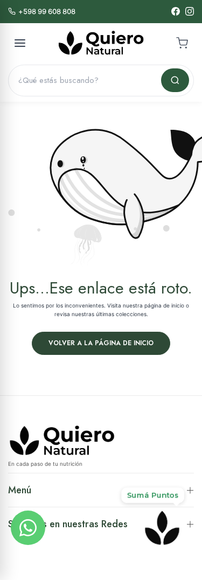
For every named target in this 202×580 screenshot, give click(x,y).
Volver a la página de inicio (101, 343)
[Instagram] (189, 11)
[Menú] (20, 43)
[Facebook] (175, 11)
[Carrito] (182, 43)
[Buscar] (175, 80)
